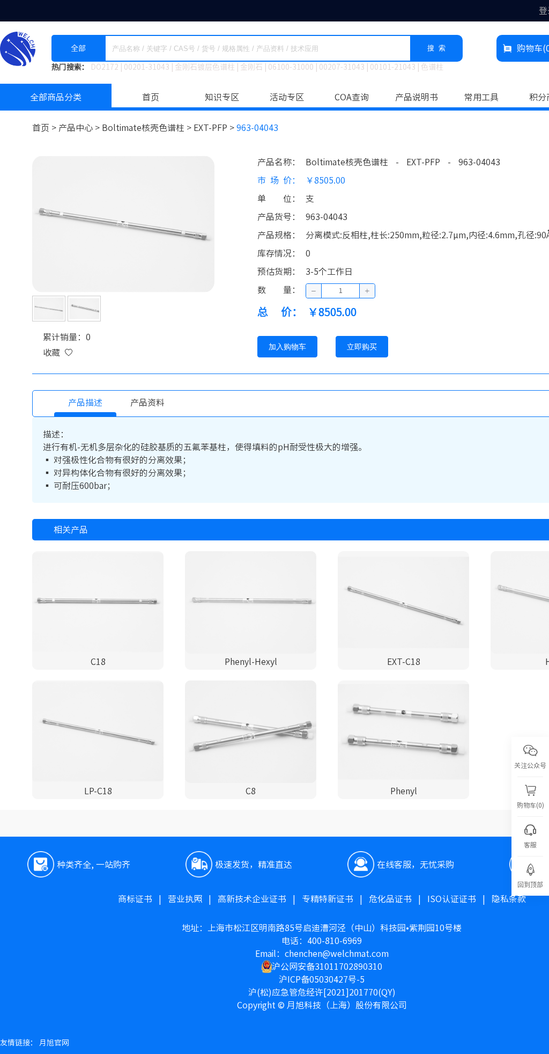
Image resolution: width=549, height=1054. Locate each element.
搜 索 (436, 48)
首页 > (45, 127)
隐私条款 (509, 899)
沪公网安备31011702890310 (327, 966)
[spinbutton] (340, 290)
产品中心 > (80, 127)
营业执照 (193, 899)
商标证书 (143, 899)
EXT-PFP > (215, 127)
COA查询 (352, 97)
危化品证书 (398, 899)
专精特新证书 (335, 899)
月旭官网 (54, 1042)
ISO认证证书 (459, 899)
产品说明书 (416, 97)
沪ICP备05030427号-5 (322, 979)
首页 (150, 97)
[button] (314, 291)
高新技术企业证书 (260, 899)
